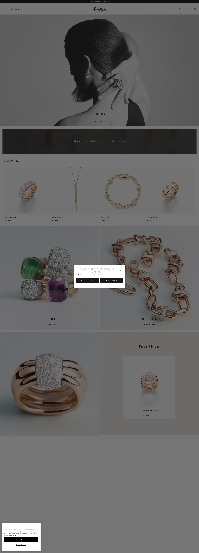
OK (21, 539)
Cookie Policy (12, 535)
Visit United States (87, 280)
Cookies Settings (21, 545)
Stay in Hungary (111, 280)
